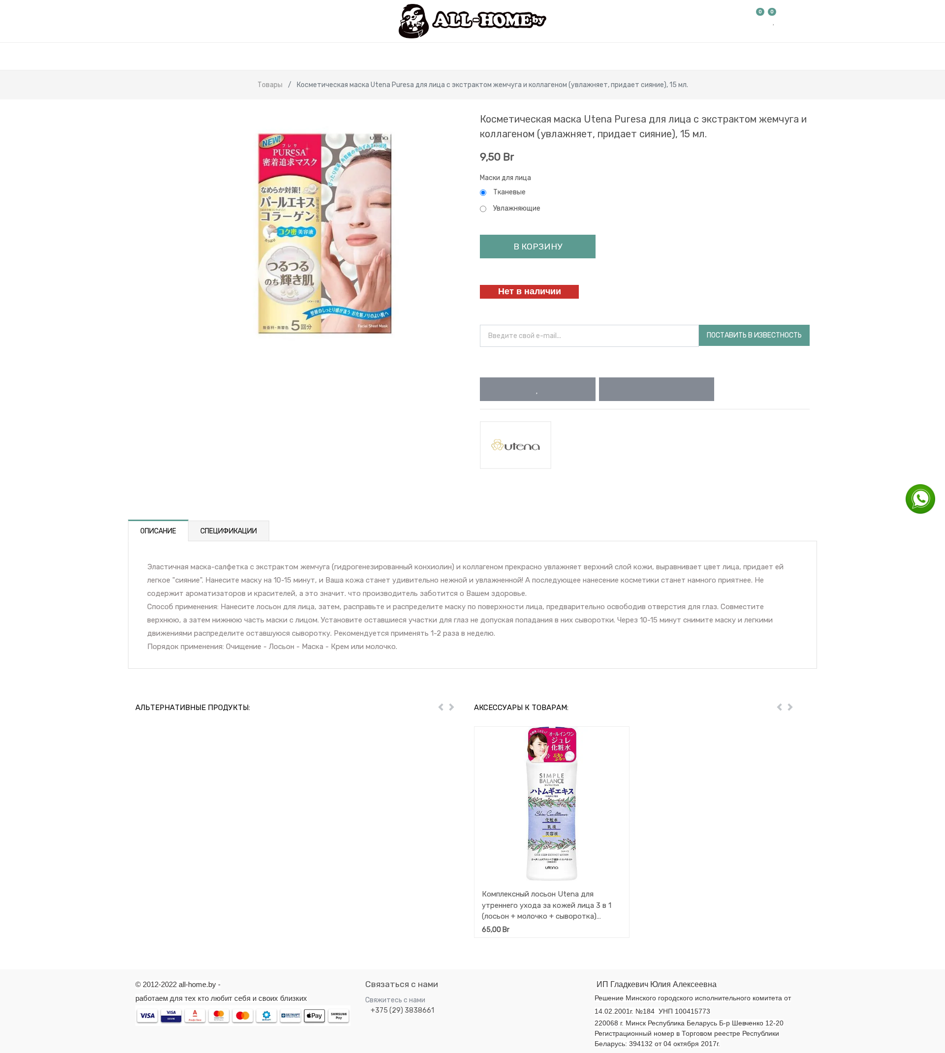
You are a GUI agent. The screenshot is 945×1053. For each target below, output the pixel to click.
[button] (538, 389)
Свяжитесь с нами (395, 1000)
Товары (270, 85)
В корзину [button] (537, 246)
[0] (760, 21)
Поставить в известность (754, 335)
